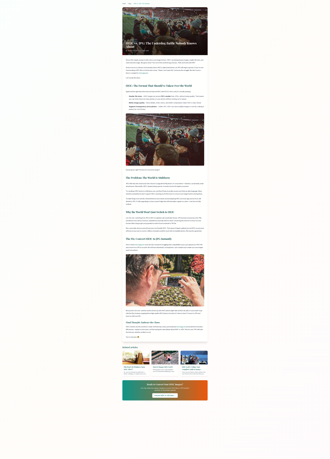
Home (124, 3)
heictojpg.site (143, 73)
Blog (130, 3)
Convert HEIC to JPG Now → (165, 395)
